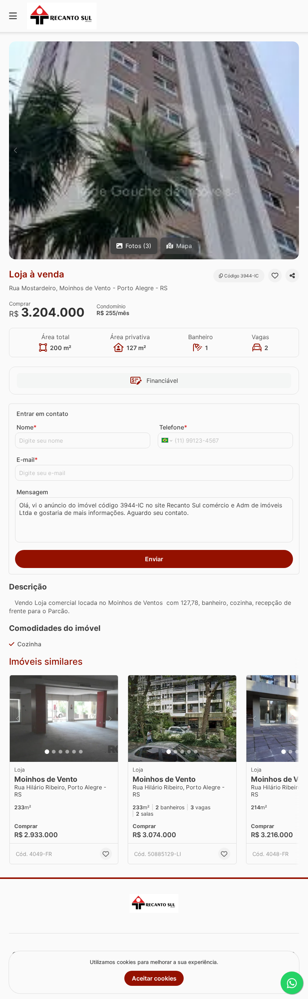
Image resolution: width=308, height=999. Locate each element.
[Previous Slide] (15, 150)
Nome (26, 427)
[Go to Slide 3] (60, 752)
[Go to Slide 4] (67, 752)
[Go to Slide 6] (81, 752)
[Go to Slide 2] (54, 752)
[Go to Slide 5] (74, 752)
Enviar (154, 559)
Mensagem (32, 492)
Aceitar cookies (154, 978)
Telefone (173, 427)
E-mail (27, 459)
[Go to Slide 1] (47, 751)
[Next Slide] (292, 150)
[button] (154, 150)
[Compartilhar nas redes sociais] (292, 275)
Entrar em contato (42, 413)
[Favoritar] (275, 275)
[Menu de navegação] (13, 16)
